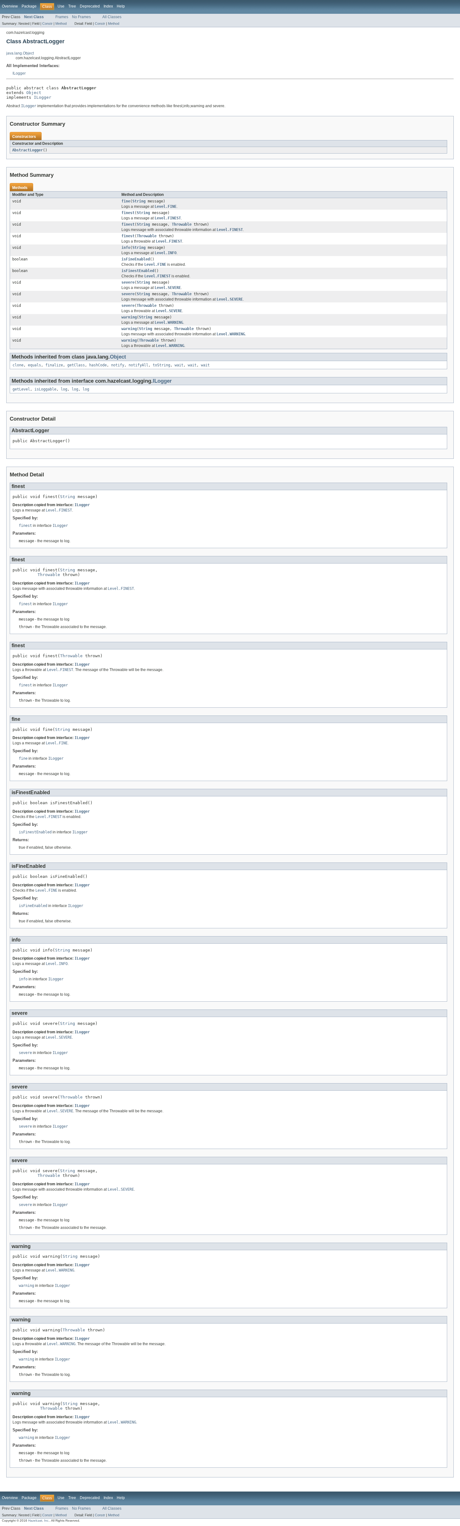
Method (61, 23)
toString (161, 365)
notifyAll (138, 365)
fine (125, 201)
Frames (61, 17)
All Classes (111, 17)
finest (128, 213)
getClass (76, 365)
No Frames (81, 17)
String (139, 201)
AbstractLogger (27, 150)
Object (33, 92)
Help (121, 6)
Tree (72, 6)
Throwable (182, 224)
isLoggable (45, 389)
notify (117, 365)
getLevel (21, 389)
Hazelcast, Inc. (38, 1520)
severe (128, 282)
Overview (10, 6)
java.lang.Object (20, 53)
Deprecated (90, 6)
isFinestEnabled (137, 271)
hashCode (98, 365)
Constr (47, 23)
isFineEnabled (135, 259)
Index (108, 6)
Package (29, 6)
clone (18, 365)
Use (61, 6)
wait (179, 365)
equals (34, 365)
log (64, 389)
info (125, 247)
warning (129, 317)
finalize (54, 365)
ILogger (19, 73)
